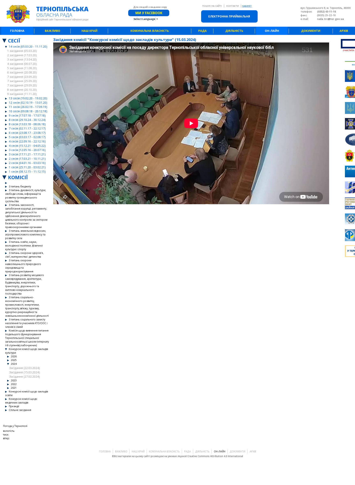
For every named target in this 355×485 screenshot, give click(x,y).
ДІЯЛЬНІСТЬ (234, 31)
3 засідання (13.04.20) (22, 59)
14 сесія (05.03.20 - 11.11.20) (28, 46)
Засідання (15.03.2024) (24, 372)
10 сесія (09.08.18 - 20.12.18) (28, 111)
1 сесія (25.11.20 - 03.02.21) (27, 167)
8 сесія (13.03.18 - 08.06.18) (27, 124)
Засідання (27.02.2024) (24, 376)
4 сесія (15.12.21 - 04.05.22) (27, 146)
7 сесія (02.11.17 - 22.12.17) (27, 128)
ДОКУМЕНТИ (310, 31)
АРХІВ (344, 31)
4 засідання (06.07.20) (22, 64)
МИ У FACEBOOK (148, 13)
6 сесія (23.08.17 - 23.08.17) (27, 133)
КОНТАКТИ (232, 5)
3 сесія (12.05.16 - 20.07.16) (27, 150)
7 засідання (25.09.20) (22, 81)
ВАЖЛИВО (52, 31)
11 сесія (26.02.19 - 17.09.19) (28, 107)
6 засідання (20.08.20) (22, 72)
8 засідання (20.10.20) (22, 90)
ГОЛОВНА (17, 31)
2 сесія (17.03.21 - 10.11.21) (27, 159)
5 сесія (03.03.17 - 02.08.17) (27, 137)
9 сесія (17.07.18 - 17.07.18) (27, 115)
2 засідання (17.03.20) (22, 55)
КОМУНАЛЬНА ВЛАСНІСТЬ (149, 31)
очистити (348, 50)
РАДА (202, 31)
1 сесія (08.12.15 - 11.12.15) (27, 171)
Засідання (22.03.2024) (24, 368)
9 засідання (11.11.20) (22, 94)
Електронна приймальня (229, 16)
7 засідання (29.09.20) (22, 85)
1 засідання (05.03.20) (22, 51)
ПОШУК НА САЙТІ (212, 5)
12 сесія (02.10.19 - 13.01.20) (28, 102)
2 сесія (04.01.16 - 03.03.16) (27, 163)
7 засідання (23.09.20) (22, 77)
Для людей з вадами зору (150, 6)
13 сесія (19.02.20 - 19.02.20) (28, 98)
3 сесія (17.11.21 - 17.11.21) (27, 154)
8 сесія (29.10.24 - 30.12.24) (27, 120)
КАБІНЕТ (247, 5)
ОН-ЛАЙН (272, 31)
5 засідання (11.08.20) (22, 68)
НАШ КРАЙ (89, 31)
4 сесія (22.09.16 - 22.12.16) (27, 141)
